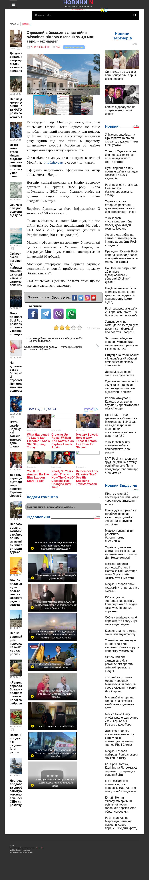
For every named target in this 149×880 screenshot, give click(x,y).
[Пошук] (134, 15)
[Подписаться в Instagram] (87, 297)
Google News (61, 297)
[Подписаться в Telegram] (81, 297)
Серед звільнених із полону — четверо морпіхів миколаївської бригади (53, 348)
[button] (97, 57)
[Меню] (13, 4)
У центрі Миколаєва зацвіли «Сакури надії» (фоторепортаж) (55, 339)
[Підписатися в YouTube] (94, 297)
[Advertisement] (63, 377)
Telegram (59, 507)
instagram (69, 507)
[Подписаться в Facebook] (75, 297)
